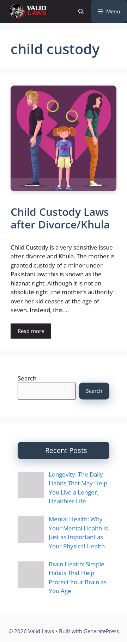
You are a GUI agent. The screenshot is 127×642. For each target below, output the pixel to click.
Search (27, 378)
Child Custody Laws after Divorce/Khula (60, 218)
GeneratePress (101, 631)
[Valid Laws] (28, 11)
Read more (31, 330)
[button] (81, 11)
